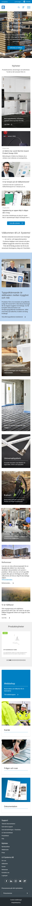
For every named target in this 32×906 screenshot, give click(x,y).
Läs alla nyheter (15, 223)
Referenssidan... (6, 583)
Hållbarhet (5, 863)
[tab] (14, 56)
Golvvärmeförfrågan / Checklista (11, 829)
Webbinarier (5, 849)
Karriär (3, 866)
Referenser (5, 869)
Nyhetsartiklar (6, 846)
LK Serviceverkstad (7, 832)
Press (3, 852)
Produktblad (5, 835)
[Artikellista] (23, 7)
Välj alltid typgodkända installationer (12, 317)
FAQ (3, 838)
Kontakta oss (5, 872)
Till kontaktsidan (7, 580)
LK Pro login (18, 1)
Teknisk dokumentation (8, 823)
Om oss (4, 860)
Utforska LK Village (16, 48)
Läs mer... (4, 618)
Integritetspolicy (16, 902)
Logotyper (4, 875)
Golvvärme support (7, 826)
